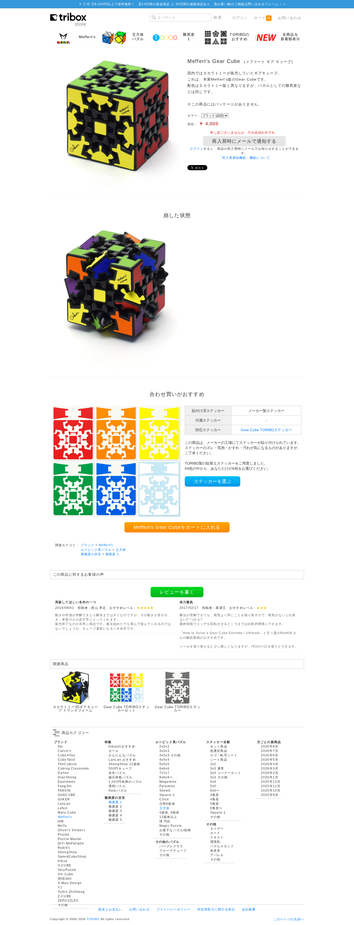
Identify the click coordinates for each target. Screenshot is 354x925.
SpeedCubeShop (72, 856)
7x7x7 (164, 772)
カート (262, 18)
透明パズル (117, 786)
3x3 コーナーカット (225, 772)
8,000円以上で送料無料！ (115, 4)
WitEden (65, 878)
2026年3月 (269, 768)
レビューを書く (177, 592)
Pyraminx (167, 786)
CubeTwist (66, 759)
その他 (63, 905)
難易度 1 (112, 554)
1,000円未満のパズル (125, 781)
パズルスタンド (222, 846)
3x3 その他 (219, 777)
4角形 (214, 799)
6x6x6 (164, 768)
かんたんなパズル (122, 755)
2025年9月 (269, 794)
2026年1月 (269, 777)
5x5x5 (164, 764)
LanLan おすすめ (122, 759)
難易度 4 (115, 815)
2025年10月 (270, 790)
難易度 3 (115, 811)
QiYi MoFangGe (71, 843)
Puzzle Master (70, 839)
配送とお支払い (110, 909)
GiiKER (64, 799)
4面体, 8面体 (169, 812)
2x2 (213, 764)
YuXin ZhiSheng (71, 891)
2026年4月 (269, 764)
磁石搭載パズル (120, 777)
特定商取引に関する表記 (216, 909)
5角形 (214, 803)
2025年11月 (270, 786)
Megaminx (167, 781)
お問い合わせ (289, 18)
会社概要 (249, 909)
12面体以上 (168, 817)
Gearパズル (118, 790)
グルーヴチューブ (173, 850)
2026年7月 (269, 750)
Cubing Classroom (73, 768)
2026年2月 (269, 772)
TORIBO (93, 919)
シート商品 (218, 759)
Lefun (62, 808)
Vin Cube (65, 874)
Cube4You (66, 755)
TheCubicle (67, 764)
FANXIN (64, 790)
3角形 (214, 794)
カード (215, 833)
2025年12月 (270, 781)
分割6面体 (167, 803)
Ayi (60, 746)
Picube (63, 834)
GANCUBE (66, 794)
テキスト (217, 837)
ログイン (240, 18)
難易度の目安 (91, 554)
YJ (60, 887)
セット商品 (218, 746)
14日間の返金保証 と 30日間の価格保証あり (176, 4)
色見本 (215, 850)
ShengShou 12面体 (124, 764)
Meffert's (106, 545)
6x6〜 (215, 790)
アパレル (217, 855)
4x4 (213, 781)
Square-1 (167, 794)
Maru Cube (67, 812)
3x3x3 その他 (170, 755)
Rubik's (64, 847)
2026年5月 (269, 759)
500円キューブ (120, 768)
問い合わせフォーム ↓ (265, 4)
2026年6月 (269, 755)
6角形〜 (216, 808)
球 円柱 (165, 821)
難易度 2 (115, 806)
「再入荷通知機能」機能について (244, 157)
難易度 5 (115, 819)
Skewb (165, 790)
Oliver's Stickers (71, 830)
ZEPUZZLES (68, 900)
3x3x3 (164, 750)
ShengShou (67, 852)
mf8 (61, 821)
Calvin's (64, 750)
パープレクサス (171, 846)
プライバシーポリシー (174, 909)
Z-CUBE (64, 896)
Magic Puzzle (170, 825)
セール (114, 750)
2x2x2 (164, 746)
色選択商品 (218, 750)
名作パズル (117, 772)
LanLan (64, 803)
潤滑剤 (215, 841)
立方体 (121, 549)
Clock (164, 799)
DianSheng (67, 777)
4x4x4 (164, 759)
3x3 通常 (217, 768)
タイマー (217, 828)
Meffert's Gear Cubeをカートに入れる (177, 527)
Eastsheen (66, 781)
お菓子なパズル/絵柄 (175, 830)
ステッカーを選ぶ (212, 481)
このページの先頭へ (288, 919)
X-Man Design (70, 883)
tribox (62, 861)
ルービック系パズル (96, 549)
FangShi (65, 786)
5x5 (213, 786)
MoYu (62, 825)
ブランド (88, 545)
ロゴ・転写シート (223, 755)
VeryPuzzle (67, 869)
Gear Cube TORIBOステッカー (266, 430)
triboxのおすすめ (122, 746)
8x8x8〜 (166, 777)
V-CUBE (64, 865)
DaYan (63, 772)
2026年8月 (269, 746)
